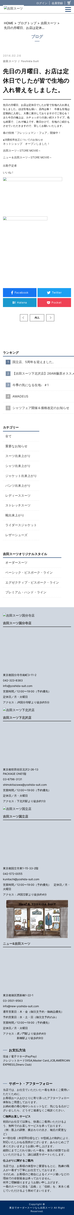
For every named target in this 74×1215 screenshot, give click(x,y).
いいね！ (8, 172)
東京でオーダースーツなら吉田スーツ (31, 1207)
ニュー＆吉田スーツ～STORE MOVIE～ (27, 157)
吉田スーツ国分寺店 (17, 623)
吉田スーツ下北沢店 (17, 718)
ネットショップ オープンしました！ (28, 143)
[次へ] (50, 317)
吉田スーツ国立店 (15, 816)
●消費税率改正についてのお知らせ (23, 139)
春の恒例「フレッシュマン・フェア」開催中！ (32, 132)
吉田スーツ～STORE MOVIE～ (22, 150)
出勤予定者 (10, 165)
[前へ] (24, 317)
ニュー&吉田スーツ (16, 943)
